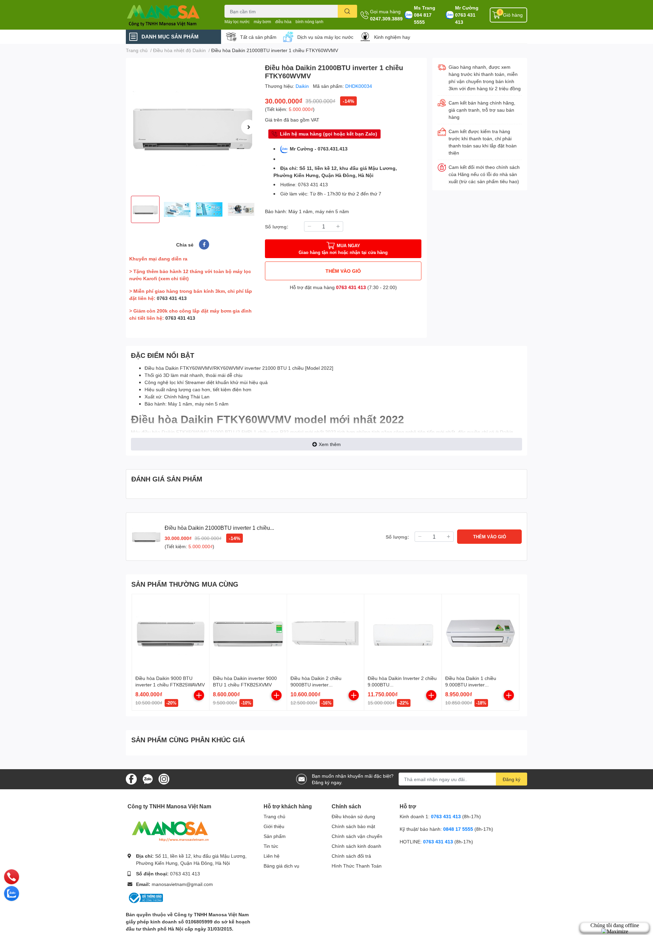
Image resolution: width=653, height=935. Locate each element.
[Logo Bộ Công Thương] (145, 897)
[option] (192, 126)
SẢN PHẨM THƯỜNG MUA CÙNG (184, 584)
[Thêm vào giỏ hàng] (199, 695)
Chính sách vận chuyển (357, 836)
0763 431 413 (465, 18)
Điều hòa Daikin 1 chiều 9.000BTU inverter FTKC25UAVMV (470, 684)
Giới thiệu (274, 826)
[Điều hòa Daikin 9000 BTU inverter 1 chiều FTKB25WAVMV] (170, 633)
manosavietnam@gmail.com (182, 884)
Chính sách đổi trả (351, 856)
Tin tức (271, 846)
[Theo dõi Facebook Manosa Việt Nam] (131, 778)
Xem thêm (330, 444)
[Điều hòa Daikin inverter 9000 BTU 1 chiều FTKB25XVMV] (248, 633)
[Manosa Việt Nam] (168, 14)
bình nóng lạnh (309, 21)
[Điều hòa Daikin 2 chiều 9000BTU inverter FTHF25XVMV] (326, 633)
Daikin (303, 86)
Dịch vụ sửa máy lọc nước (325, 37)
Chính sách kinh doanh (356, 846)
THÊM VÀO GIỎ (343, 271)
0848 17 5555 (458, 829)
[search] (347, 11)
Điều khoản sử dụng (353, 816)
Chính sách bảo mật (353, 826)
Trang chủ (274, 816)
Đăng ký (511, 779)
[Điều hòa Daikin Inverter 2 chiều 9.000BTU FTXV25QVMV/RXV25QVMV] (403, 633)
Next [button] (248, 127)
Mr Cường (467, 8)
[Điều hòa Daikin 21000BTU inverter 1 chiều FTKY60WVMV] (192, 126)
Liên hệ (272, 856)
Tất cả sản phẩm (258, 37)
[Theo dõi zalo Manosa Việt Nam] (147, 778)
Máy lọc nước (237, 21)
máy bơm (262, 21)
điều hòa (283, 21)
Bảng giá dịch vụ (281, 866)
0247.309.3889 (386, 18)
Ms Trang (424, 8)
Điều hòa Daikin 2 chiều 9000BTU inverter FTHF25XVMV (315, 684)
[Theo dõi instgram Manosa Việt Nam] (163, 778)
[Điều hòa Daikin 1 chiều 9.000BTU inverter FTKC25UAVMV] (480, 633)
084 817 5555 (423, 18)
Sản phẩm (275, 836)
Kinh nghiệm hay (392, 37)
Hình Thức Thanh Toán (357, 866)
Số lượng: (276, 226)
